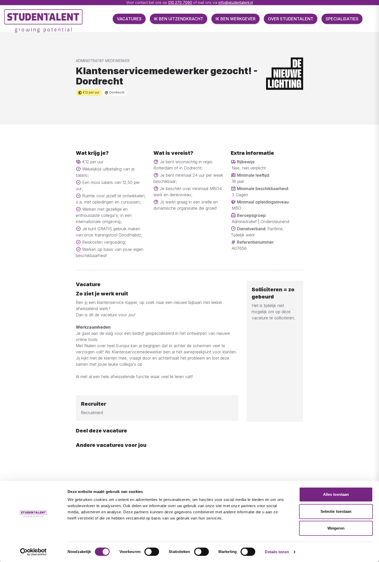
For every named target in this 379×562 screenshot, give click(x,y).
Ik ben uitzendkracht (178, 18)
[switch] (151, 552)
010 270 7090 (180, 2)
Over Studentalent (290, 18)
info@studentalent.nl (235, 2)
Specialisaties (342, 18)
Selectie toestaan (336, 511)
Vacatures (129, 18)
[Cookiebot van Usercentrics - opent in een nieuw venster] (33, 552)
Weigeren (336, 528)
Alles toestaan (336, 494)
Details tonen (277, 552)
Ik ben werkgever (236, 18)
